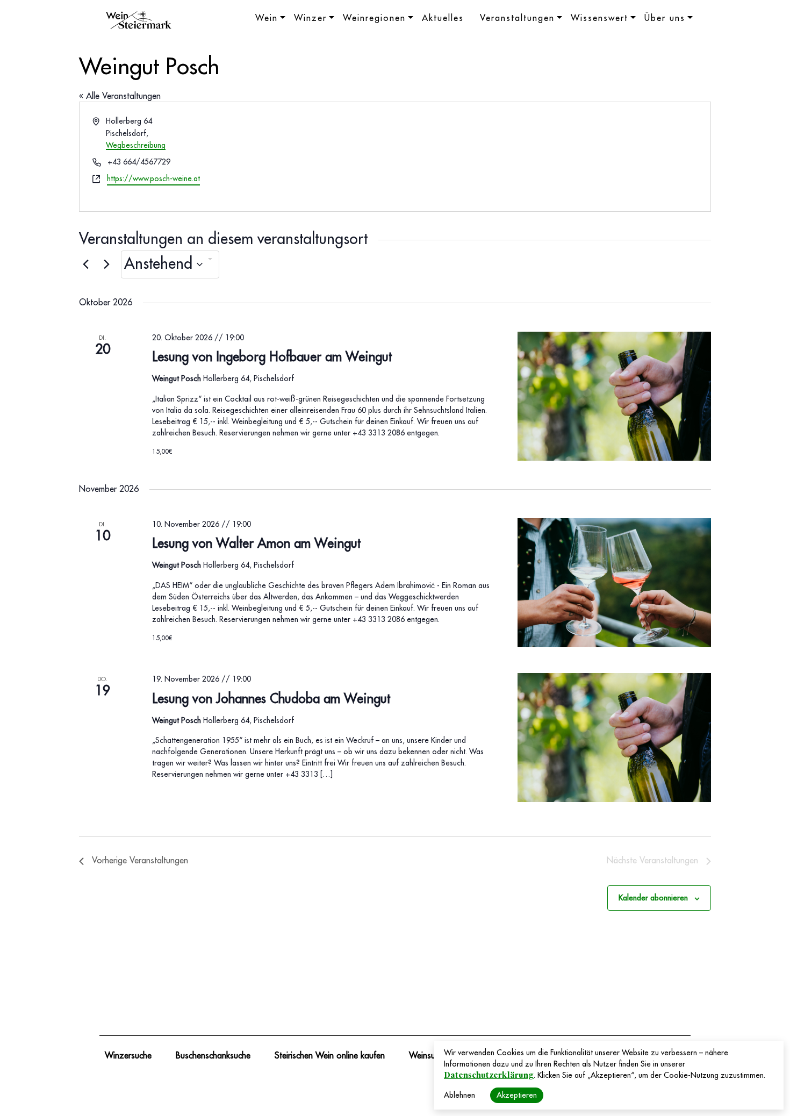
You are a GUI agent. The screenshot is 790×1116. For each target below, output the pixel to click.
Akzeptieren (517, 1095)
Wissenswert (599, 18)
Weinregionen (374, 18)
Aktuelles (443, 18)
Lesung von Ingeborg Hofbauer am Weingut (272, 356)
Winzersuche (128, 1055)
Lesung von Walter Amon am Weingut (256, 543)
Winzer (310, 18)
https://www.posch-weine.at (153, 178)
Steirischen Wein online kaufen (330, 1055)
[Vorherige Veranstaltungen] (85, 264)
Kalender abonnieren (653, 898)
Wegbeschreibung (136, 145)
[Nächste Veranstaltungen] (106, 264)
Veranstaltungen (517, 18)
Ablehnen (459, 1095)
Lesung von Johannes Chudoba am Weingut (271, 698)
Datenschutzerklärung (489, 1075)
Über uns (664, 18)
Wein (266, 18)
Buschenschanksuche (213, 1055)
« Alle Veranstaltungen (120, 96)
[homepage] (138, 21)
